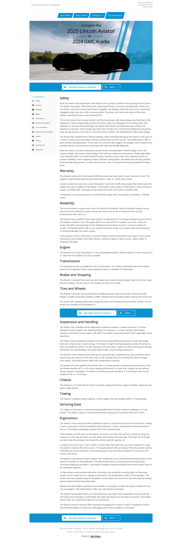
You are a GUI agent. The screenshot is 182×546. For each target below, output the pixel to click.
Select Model (81, 15)
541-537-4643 (148, 7)
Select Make (65, 15)
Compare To (97, 15)
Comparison (39, 97)
